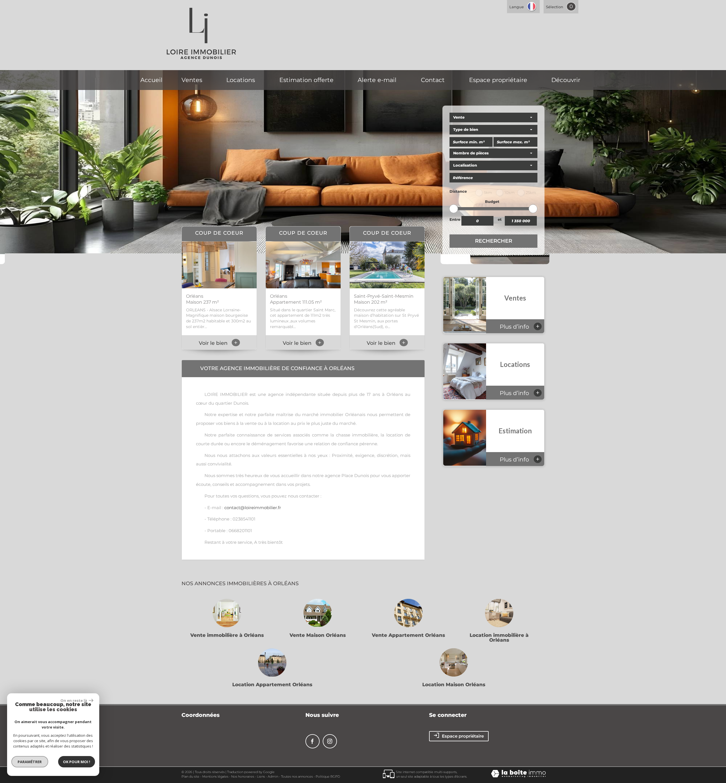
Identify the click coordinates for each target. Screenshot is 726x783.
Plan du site (190, 776)
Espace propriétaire (498, 79)
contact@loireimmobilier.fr (252, 507)
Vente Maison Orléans (318, 635)
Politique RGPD (328, 776)
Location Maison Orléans (453, 684)
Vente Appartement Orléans (408, 635)
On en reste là (74, 700)
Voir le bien (218, 343)
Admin (273, 776)
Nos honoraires (242, 776)
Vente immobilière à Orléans (227, 635)
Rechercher (493, 241)
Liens (261, 776)
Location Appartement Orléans (272, 684)
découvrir (565, 79)
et (500, 219)
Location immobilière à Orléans (499, 638)
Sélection (554, 7)
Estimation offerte (306, 79)
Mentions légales (215, 776)
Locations (240, 79)
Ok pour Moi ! (76, 761)
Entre (454, 219)
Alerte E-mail (377, 79)
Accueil (151, 79)
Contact (433, 79)
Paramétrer (30, 761)
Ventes (192, 79)
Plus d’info (520, 326)
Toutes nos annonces (297, 776)
